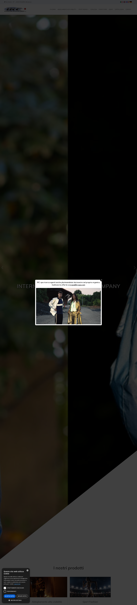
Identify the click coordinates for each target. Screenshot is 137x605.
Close (101, 280)
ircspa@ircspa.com (77, 285)
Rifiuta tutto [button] (22, 596)
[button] (16, 600)
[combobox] (27, 570)
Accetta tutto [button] (9, 596)
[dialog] (16, 585)
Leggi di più (17, 584)
